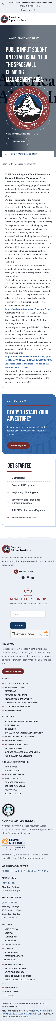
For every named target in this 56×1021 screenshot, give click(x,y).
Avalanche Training (14, 741)
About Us (9, 933)
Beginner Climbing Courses (18, 976)
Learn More (28, 10)
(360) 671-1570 (9, 902)
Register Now (11, 987)
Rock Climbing (12, 725)
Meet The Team (11, 929)
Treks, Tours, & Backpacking (19, 699)
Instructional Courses (16, 683)
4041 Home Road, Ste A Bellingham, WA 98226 (25, 871)
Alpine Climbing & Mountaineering (21, 721)
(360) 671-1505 (26, 571)
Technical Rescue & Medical (18, 756)
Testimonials (11, 937)
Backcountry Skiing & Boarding (20, 737)
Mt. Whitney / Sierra (14, 775)
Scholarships (11, 952)
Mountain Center (13, 710)
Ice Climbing (11, 729)
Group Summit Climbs (15, 687)
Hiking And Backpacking (16, 744)
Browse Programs (14, 964)
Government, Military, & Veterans (21, 703)
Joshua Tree (11, 790)
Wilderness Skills (14, 748)
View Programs (18, 445)
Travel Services (12, 945)
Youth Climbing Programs (17, 707)
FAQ (6, 984)
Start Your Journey (14, 972)
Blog (13, 154)
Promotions (10, 941)
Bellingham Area (13, 794)
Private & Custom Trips (16, 695)
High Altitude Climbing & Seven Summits (24, 733)
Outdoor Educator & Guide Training (22, 752)
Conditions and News (28, 154)
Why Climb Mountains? (16, 968)
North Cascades (13, 771)
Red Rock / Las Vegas (15, 786)
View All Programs (13, 671)
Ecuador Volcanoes (15, 782)
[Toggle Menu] (52, 19)
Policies (9, 995)
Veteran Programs (14, 956)
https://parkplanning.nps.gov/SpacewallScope (28, 309)
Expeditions (10, 691)
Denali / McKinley (13, 778)
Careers (9, 948)
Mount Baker (11, 767)
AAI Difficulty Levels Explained (20, 980)
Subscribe (18, 625)
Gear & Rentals (12, 991)
